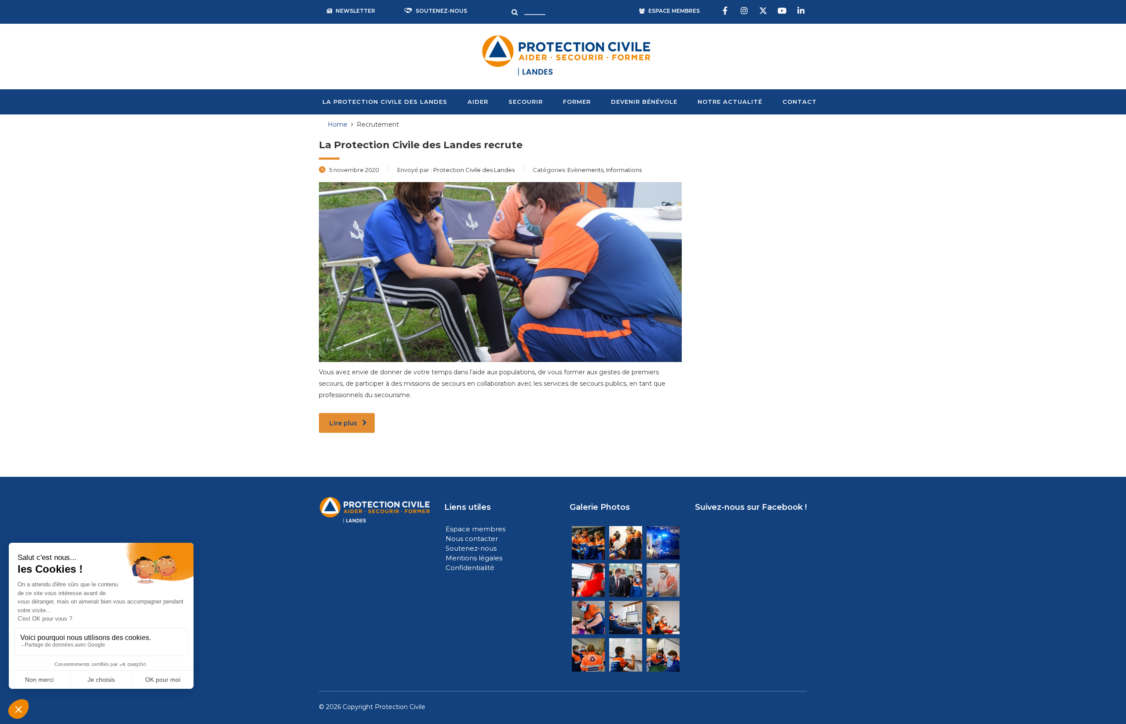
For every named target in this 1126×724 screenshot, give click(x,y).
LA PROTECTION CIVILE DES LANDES (384, 101)
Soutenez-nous (472, 548)
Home (337, 124)
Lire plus (343, 423)
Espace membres (475, 529)
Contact (799, 101)
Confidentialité (470, 567)
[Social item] (726, 11)
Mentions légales (474, 558)
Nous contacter (472, 538)
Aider (478, 101)
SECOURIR (525, 101)
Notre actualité (730, 101)
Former (577, 101)
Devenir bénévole (644, 101)
